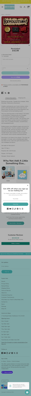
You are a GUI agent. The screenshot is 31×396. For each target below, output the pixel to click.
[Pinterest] (17, 209)
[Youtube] (10, 209)
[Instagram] (13, 209)
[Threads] (22, 209)
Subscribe (15, 204)
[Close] (27, 185)
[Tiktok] (15, 209)
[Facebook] (8, 209)
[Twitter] (20, 209)
